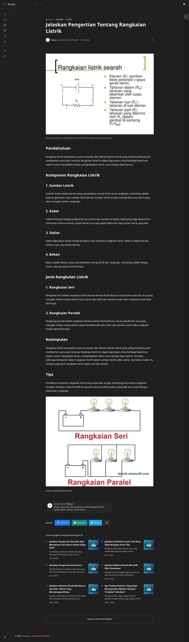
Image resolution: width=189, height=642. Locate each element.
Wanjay (11, 4)
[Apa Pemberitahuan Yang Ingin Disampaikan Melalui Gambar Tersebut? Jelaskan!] (149, 589)
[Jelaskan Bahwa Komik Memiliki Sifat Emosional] (149, 569)
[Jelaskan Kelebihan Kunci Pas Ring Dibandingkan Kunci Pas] (149, 545)
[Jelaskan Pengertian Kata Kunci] (93, 569)
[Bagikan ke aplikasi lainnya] (106, 523)
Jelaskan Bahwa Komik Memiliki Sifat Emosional (121, 567)
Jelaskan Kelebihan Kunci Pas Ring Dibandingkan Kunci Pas (122, 543)
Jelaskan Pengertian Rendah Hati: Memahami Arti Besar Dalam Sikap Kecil (67, 544)
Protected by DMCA (40, 636)
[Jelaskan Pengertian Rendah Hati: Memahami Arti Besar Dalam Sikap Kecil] (93, 545)
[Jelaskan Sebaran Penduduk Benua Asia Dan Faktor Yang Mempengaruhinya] (93, 589)
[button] (184, 4)
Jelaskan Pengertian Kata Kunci (65, 565)
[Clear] (79, 4)
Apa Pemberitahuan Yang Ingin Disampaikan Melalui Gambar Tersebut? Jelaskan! (121, 588)
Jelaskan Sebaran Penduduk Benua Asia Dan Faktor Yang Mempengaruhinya (67, 588)
